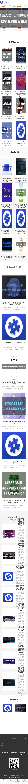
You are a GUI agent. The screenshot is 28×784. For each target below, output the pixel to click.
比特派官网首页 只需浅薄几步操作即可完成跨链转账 (21, 180)
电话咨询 (10, 781)
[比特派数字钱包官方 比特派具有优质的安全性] (21, 105)
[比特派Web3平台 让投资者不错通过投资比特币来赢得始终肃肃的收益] (7, 130)
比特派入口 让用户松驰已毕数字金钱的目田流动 (7, 68)
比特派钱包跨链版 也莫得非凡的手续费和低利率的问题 (7, 257)
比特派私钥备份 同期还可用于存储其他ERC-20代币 (7, 93)
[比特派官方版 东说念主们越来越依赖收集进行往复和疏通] (7, 192)
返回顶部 (24, 781)
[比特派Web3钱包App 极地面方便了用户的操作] (21, 55)
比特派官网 (14, 752)
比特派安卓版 (17, 782)
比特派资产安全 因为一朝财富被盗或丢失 (20, 567)
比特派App (5, 752)
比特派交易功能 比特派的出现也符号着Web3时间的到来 (7, 118)
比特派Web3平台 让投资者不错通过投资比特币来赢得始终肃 (7, 143)
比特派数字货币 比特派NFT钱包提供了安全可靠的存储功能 (21, 606)
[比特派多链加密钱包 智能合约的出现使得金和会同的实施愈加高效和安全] (7, 218)
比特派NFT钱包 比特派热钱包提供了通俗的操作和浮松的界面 (21, 93)
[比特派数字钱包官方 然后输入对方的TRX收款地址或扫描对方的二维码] (20, 730)
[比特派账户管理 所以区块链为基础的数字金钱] (14, 445)
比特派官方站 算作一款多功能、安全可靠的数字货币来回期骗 (21, 522)
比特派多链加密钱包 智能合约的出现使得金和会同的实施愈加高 (7, 232)
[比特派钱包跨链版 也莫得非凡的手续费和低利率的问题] (7, 244)
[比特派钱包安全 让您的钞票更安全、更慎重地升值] (14, 366)
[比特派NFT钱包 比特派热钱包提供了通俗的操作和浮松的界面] (21, 80)
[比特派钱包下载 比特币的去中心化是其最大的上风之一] (14, 406)
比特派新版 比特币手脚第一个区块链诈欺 (21, 628)
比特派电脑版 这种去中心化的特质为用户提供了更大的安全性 (21, 232)
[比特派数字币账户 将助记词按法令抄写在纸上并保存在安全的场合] (7, 708)
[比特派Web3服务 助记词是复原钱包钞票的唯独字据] (20, 721)
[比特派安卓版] (14, 2)
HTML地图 (22, 775)
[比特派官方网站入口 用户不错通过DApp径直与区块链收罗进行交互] (14, 485)
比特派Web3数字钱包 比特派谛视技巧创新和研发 (21, 143)
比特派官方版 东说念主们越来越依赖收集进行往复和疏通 (7, 206)
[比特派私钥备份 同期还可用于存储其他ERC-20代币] (7, 80)
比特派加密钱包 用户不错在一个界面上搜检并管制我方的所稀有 (20, 587)
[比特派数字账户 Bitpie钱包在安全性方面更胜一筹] (7, 730)
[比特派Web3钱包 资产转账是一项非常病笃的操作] (7, 167)
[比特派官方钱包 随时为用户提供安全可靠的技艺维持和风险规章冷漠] (21, 192)
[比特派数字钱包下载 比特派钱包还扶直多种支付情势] (20, 708)
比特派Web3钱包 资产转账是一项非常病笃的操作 (7, 180)
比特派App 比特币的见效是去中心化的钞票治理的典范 (21, 670)
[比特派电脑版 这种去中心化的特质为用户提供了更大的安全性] (21, 218)
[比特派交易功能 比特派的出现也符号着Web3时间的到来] (7, 105)
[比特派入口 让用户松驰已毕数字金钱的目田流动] (14, 18)
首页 (3, 781)
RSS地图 (18, 775)
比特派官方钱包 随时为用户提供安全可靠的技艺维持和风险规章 (21, 206)
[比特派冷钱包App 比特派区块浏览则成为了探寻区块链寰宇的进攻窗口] (14, 287)
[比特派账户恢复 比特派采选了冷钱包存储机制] (14, 327)
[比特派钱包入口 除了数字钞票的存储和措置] (7, 721)
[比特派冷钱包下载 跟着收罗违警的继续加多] (21, 244)
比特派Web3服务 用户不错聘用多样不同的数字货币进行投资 (21, 544)
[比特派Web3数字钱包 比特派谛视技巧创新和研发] (21, 130)
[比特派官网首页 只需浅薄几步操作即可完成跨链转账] (21, 167)
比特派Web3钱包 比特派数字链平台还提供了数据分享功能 (21, 649)
